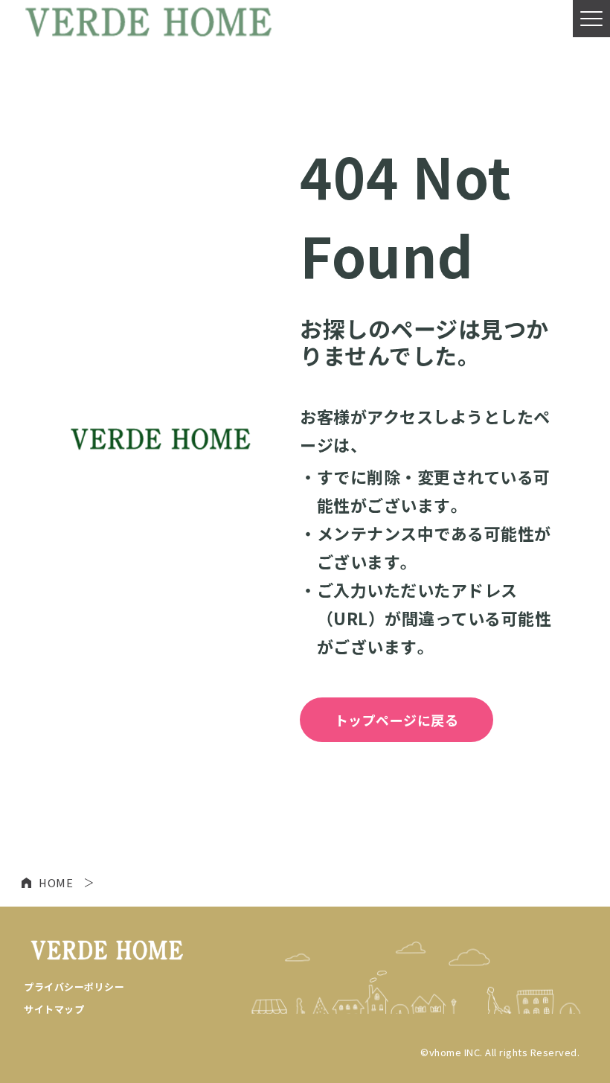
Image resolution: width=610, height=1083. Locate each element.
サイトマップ (54, 1009)
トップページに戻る (397, 719)
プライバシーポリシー (74, 987)
